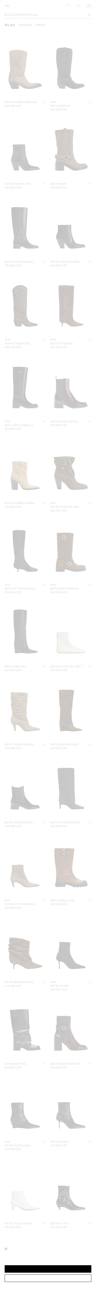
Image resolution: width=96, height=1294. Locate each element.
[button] (48, 1269)
